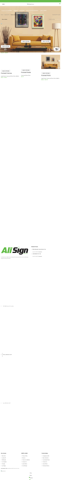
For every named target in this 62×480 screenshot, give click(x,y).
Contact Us (24, 461)
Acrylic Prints (5, 49)
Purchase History (46, 465)
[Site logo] (30, 4)
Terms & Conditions (26, 459)
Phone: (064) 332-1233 (7, 354)
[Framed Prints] (50, 134)
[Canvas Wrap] (50, 68)
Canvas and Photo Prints (11, 51)
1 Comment (40, 251)
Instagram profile (46, 455)
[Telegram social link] (33, 1)
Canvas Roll (25, 121)
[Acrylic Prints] (10, 32)
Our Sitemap (24, 465)
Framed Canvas (6, 225)
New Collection (45, 457)
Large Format (6, 14)
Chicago (3, 463)
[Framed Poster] (30, 173)
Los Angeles (4, 461)
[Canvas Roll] (30, 68)
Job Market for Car (36, 253)
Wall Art (17, 51)
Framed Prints (46, 148)
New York (4, 455)
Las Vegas (4, 465)
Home (2, 14)
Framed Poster (26, 225)
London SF (4, 457)
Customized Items (46, 459)
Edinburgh (4, 459)
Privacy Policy (24, 455)
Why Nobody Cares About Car (39, 249)
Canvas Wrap (46, 121)
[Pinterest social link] (30, 1)
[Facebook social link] (27, 1)
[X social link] (29, 1)
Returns (23, 457)
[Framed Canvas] (10, 173)
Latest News (24, 463)
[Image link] (15, 250)
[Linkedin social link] (32, 1)
